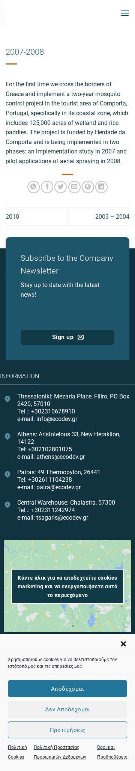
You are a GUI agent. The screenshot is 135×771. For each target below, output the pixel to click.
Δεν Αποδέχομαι (67, 709)
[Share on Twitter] (60, 187)
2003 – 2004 (112, 216)
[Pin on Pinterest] (88, 187)
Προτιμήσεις (68, 730)
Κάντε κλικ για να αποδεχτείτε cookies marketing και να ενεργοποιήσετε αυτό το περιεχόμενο (67, 586)
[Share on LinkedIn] (101, 187)
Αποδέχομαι (67, 688)
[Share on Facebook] (47, 187)
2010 (12, 216)
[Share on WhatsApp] (33, 187)
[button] (123, 644)
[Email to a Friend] (74, 187)
